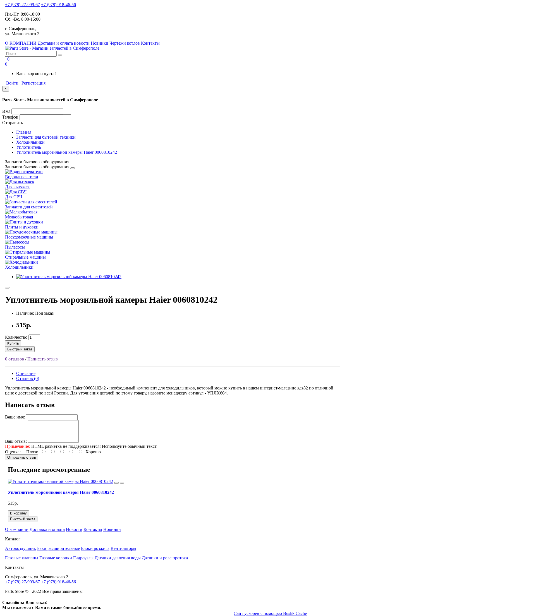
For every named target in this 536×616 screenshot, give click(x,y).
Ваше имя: (15, 417)
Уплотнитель (28, 147)
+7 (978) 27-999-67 (22, 4)
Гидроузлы (83, 557)
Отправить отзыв (21, 457)
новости (82, 43)
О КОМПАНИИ (21, 43)
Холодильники (30, 142)
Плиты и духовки (22, 227)
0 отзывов (14, 359)
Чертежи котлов (124, 43)
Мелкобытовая (19, 217)
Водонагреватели (21, 176)
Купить (13, 343)
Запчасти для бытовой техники (46, 137)
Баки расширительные (58, 548)
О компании (16, 529)
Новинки (99, 43)
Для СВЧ (13, 196)
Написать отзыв (42, 359)
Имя (6, 111)
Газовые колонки (55, 557)
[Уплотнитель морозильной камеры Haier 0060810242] (68, 276)
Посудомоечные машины (29, 237)
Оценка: (13, 451)
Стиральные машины (25, 257)
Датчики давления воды (118, 557)
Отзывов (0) (27, 378)
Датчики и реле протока (165, 557)
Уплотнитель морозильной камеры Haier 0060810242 (66, 152)
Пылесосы (15, 247)
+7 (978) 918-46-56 (58, 4)
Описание (25, 373)
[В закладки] (7, 287)
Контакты (150, 43)
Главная (23, 132)
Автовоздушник (20, 548)
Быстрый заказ (19, 349)
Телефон (10, 117)
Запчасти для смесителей (29, 206)
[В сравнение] (122, 483)
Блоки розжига (95, 548)
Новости (74, 529)
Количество (16, 337)
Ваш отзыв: (16, 441)
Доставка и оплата (55, 43)
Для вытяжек (17, 186)
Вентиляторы (123, 548)
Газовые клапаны (21, 557)
